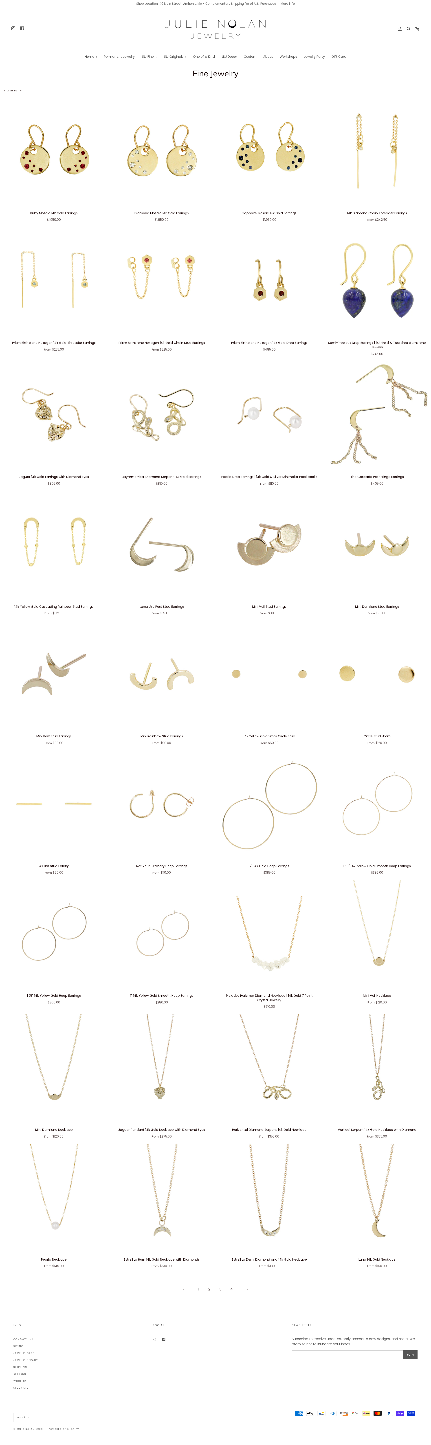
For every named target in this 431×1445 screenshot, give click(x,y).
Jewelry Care (23, 1353)
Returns (19, 1374)
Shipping (20, 1367)
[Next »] (247, 1289)
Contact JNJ (23, 1339)
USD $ (21, 1417)
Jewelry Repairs (26, 1360)
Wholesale (21, 1381)
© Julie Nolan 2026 (28, 1428)
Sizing (18, 1346)
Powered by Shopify (63, 1428)
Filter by (11, 90)
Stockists (20, 1387)
